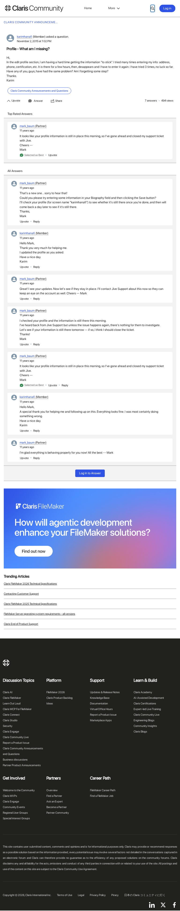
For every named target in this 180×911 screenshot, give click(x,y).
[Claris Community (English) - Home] (34, 8)
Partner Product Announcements (22, 765)
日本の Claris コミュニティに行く (144, 895)
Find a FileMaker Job (101, 796)
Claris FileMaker (12, 698)
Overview (52, 790)
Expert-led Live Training (147, 709)
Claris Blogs (140, 731)
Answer (38, 100)
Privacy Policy (98, 895)
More (111, 8)
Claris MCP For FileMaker (17, 709)
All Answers (15, 171)
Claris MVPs (10, 796)
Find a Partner (54, 796)
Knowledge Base (99, 698)
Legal (81, 895)
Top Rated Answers (20, 114)
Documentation (99, 703)
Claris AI (7, 692)
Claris (6, 663)
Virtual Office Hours (101, 709)
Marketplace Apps (101, 720)
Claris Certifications (145, 703)
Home (88, 8)
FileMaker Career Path (102, 790)
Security (7, 726)
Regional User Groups (15, 812)
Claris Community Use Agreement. (77, 869)
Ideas (49, 703)
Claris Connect (11, 714)
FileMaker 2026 (55, 692)
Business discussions (15, 759)
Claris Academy (143, 692)
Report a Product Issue (16, 742)
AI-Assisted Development (149, 698)
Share (58, 100)
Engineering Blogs (144, 720)
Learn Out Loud (12, 703)
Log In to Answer (90, 473)
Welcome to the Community (19, 790)
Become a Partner (56, 807)
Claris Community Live (16, 737)
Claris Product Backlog (59, 698)
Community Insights (145, 726)
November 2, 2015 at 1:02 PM (34, 41)
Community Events (14, 807)
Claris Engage (11, 731)
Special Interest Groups (16, 818)
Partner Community (57, 812)
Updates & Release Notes (105, 692)
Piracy (115, 895)
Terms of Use (64, 895)
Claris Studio (10, 720)
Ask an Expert (54, 801)
